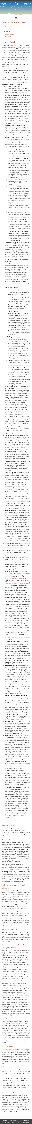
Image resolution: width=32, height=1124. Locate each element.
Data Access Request (25, 1122)
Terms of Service (9, 34)
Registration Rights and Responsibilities (15, 578)
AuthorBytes (26, 1120)
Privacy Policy (8, 36)
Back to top (5, 820)
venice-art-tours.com (13, 901)
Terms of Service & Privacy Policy (10, 1122)
